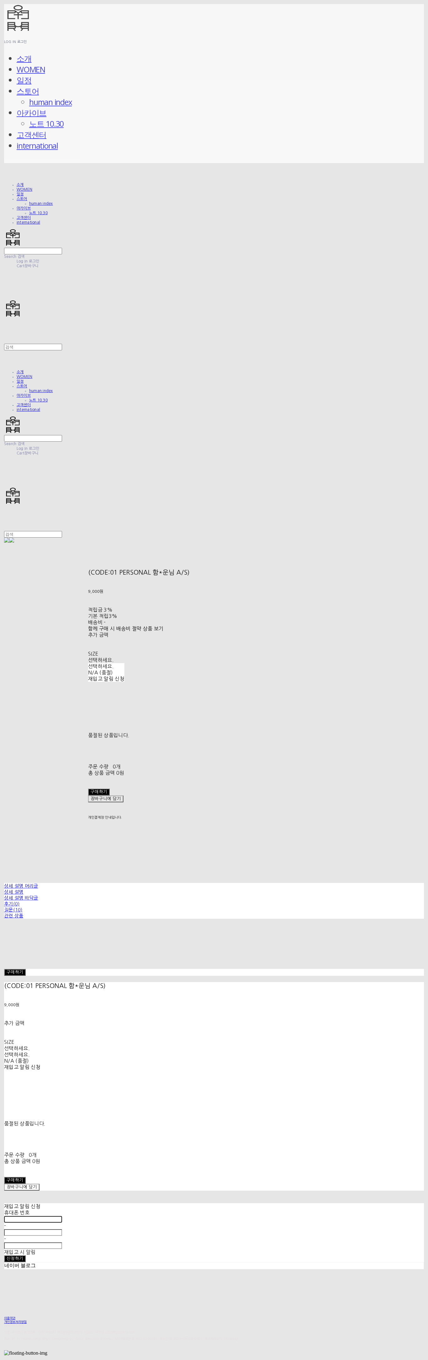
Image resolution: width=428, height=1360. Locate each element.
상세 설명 (13, 892)
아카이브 (31, 112)
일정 (24, 80)
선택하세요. (101, 659)
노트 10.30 (46, 123)
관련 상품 (13, 915)
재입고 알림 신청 (106, 678)
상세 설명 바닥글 (21, 897)
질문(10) (13, 909)
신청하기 (15, 1258)
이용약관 (9, 1318)
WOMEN (31, 69)
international (37, 145)
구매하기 (15, 972)
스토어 (28, 91)
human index (50, 102)
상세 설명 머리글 (21, 886)
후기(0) (12, 903)
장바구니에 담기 (22, 1187)
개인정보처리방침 (15, 1321)
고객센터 (31, 134)
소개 (24, 58)
